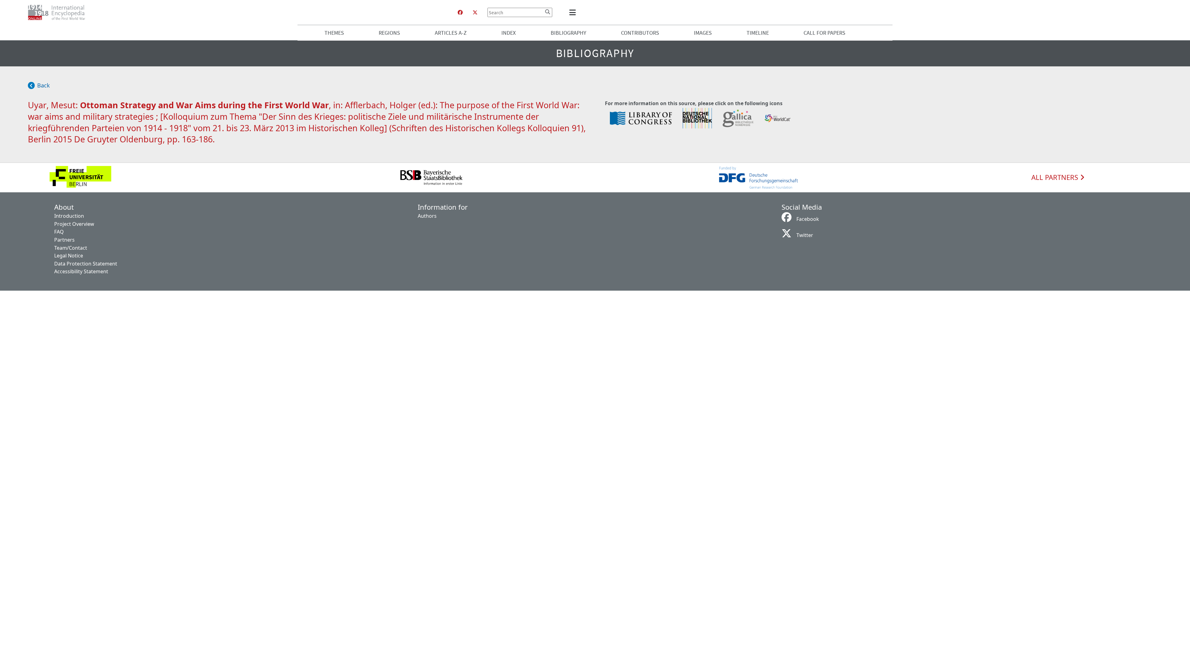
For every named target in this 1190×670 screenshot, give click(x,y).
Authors (427, 215)
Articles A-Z (451, 32)
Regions (389, 32)
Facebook (807, 219)
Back (43, 85)
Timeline (758, 32)
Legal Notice (68, 255)
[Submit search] (547, 11)
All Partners (1055, 177)
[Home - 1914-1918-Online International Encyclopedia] (59, 12)
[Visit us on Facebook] (460, 12)
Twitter (804, 235)
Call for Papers (824, 32)
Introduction (69, 215)
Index (508, 32)
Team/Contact (70, 247)
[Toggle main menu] (573, 12)
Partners (64, 239)
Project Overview (74, 224)
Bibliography (568, 32)
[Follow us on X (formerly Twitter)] (475, 12)
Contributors (640, 32)
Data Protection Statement (85, 263)
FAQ (59, 231)
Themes (334, 32)
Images (703, 32)
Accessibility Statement (81, 271)
